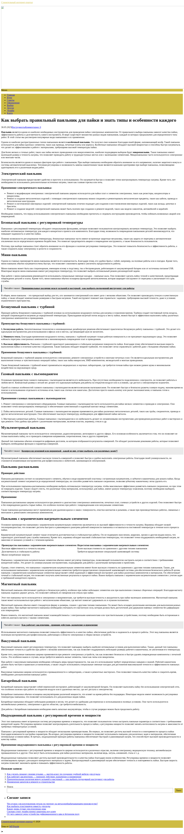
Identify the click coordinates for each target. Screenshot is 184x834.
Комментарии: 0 (33, 127)
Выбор (10, 105)
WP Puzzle (14, 826)
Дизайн (10, 110)
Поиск (10, 787)
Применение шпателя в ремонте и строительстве (31, 782)
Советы (10, 100)
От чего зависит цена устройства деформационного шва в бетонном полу (43, 814)
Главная (11, 95)
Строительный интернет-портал (17, 2)
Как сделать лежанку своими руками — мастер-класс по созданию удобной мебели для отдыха (53, 774)
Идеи (9, 97)
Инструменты (18, 127)
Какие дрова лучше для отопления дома (26, 809)
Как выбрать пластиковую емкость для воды (28, 806)
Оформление (13, 103)
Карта (10, 113)
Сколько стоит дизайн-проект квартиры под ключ (31, 811)
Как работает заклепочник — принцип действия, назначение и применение (44, 776)
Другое (10, 108)
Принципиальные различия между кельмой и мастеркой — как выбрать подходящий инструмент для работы (60, 779)
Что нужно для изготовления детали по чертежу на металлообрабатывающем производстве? (52, 804)
